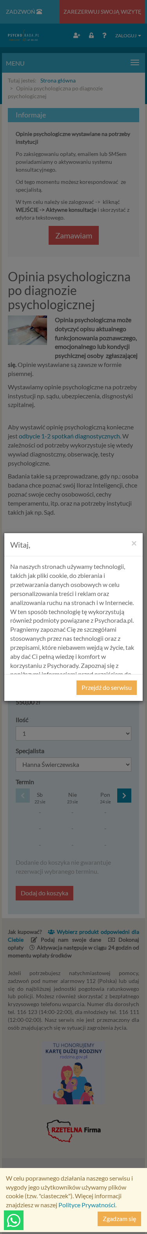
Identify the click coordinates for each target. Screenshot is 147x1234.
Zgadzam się (119, 1218)
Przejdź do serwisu (107, 687)
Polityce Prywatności (86, 1204)
